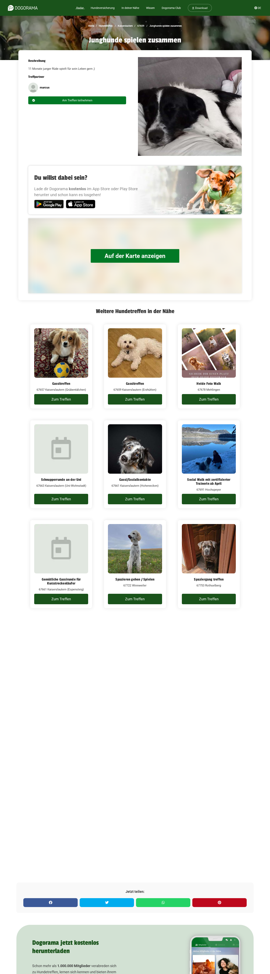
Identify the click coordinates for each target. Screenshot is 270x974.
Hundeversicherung (103, 7)
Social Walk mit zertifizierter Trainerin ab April (208, 481)
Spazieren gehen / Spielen (134, 579)
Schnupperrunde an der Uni (61, 479)
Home (91, 25)
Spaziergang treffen (209, 579)
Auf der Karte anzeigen (135, 255)
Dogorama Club (171, 7)
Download (201, 7)
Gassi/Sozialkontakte (135, 479)
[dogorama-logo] (23, 8)
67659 (140, 25)
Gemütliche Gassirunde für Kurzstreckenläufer (61, 581)
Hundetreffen (105, 25)
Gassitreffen (61, 383)
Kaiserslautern (125, 25)
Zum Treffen (61, 399)
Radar (80, 7)
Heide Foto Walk (208, 383)
